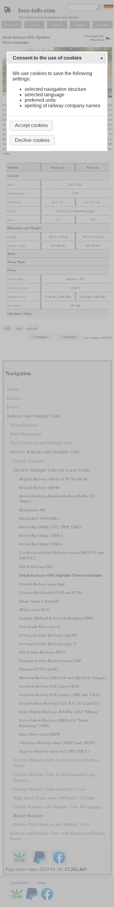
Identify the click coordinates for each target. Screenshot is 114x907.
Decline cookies (32, 140)
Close (101, 58)
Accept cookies (31, 125)
